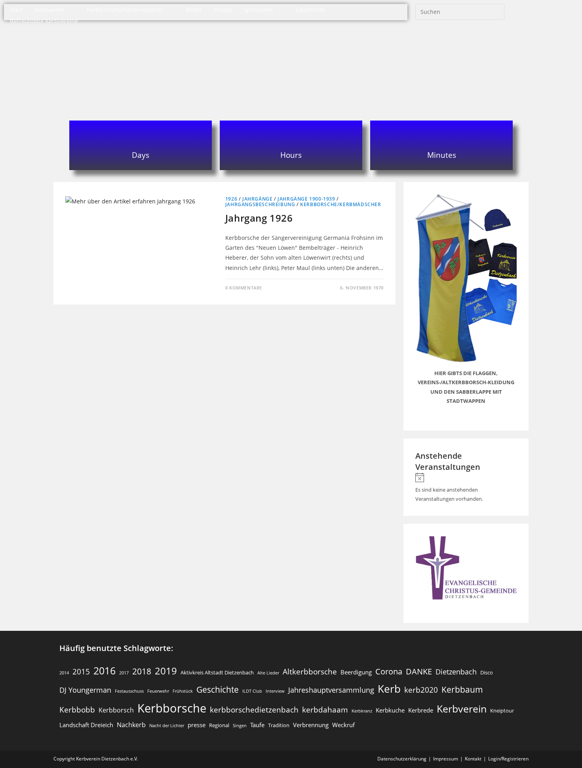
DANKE (419, 671)
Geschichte (310, 9)
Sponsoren (258, 9)
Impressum (445, 758)
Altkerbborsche (310, 671)
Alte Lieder (268, 673)
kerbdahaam (325, 709)
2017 (124, 673)
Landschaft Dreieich (86, 725)
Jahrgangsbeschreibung (260, 204)
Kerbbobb (77, 709)
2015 (81, 671)
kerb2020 (421, 690)
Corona (388, 671)
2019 (166, 670)
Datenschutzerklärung (401, 758)
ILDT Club (252, 691)
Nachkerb (131, 724)
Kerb (389, 689)
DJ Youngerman (85, 690)
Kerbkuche (390, 710)
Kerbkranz (362, 711)
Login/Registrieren (508, 758)
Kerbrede (420, 710)
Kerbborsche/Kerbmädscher (125, 9)
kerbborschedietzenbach (254, 709)
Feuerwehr (158, 691)
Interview (275, 691)
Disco (486, 672)
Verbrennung (311, 725)
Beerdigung (356, 672)
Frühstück (183, 691)
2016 (104, 670)
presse (196, 725)
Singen (240, 725)
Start (16, 9)
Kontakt (473, 758)
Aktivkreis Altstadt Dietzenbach (217, 672)
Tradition (278, 725)
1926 (231, 198)
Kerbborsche (171, 708)
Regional (219, 725)
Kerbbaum (462, 689)
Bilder (194, 9)
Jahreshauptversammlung (331, 690)
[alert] (466, 488)
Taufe (257, 725)
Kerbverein (49, 9)
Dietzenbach (456, 671)
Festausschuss (129, 691)
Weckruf (343, 725)
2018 (141, 671)
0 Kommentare (243, 288)
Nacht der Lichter (166, 725)
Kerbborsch (116, 709)
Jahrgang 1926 (259, 217)
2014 (64, 673)
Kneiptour (502, 710)
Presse (223, 9)
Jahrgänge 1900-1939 (306, 198)
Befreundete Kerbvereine (44, 21)
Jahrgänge (257, 198)
